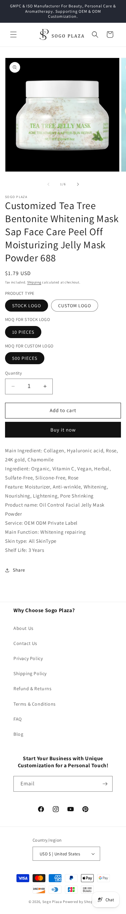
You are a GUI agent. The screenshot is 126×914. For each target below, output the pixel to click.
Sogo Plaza (52, 901)
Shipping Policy (30, 673)
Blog (18, 734)
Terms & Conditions (34, 704)
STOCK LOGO (26, 306)
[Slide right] (78, 184)
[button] (13, 34)
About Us (23, 628)
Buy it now (63, 430)
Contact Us (25, 643)
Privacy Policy (28, 658)
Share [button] (19, 570)
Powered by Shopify (80, 901)
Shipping (34, 282)
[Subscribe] (104, 784)
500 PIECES (24, 358)
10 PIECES (23, 332)
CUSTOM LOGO (74, 306)
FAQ (17, 719)
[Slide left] (48, 184)
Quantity (13, 373)
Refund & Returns (32, 689)
